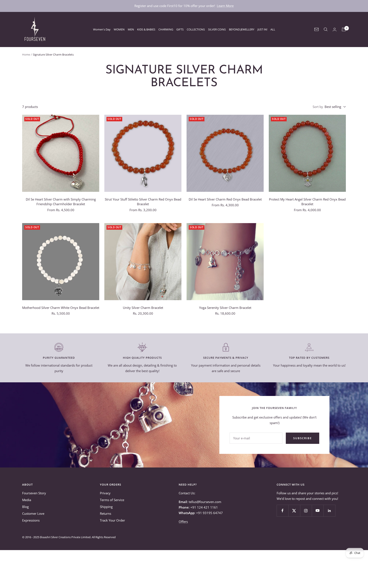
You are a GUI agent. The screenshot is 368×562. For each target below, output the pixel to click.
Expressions (31, 520)
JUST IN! (262, 29)
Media (26, 500)
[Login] (334, 29)
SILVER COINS (217, 29)
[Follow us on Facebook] (282, 510)
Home (26, 54)
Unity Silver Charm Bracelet (143, 307)
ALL (272, 29)
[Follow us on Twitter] (294, 510)
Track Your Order (112, 520)
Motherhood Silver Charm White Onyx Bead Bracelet (60, 307)
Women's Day (102, 29)
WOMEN (119, 29)
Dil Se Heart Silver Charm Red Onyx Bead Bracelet (225, 199)
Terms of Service (112, 500)
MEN (131, 29)
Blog (25, 507)
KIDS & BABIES (146, 29)
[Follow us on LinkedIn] (329, 510)
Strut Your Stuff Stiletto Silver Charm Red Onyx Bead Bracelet (143, 201)
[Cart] (344, 29)
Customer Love (33, 513)
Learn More (225, 6)
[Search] (326, 29)
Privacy (105, 493)
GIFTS (180, 29)
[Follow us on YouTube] (317, 510)
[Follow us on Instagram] (306, 510)
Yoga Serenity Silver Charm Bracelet (225, 307)
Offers (183, 521)
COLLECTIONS (196, 29)
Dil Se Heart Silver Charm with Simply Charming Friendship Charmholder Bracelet (61, 201)
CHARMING (165, 29)
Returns (105, 513)
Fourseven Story (34, 493)
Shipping (106, 507)
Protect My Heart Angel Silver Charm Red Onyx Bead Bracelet (307, 201)
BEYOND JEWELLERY (241, 29)
